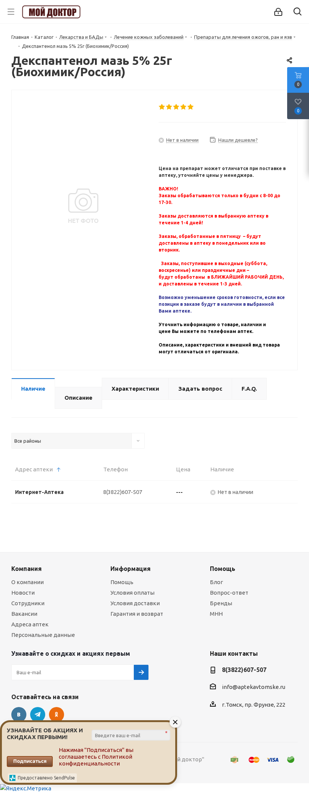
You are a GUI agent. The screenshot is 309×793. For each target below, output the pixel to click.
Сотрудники (27, 603)
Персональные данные (43, 635)
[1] (162, 107)
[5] (190, 107)
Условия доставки (135, 603)
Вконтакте (18, 714)
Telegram (37, 714)
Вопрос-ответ (229, 592)
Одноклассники (56, 714)
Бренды (221, 603)
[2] (169, 107)
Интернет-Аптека (39, 492)
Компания (26, 568)
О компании (27, 582)
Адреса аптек (30, 624)
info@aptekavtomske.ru (253, 687)
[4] (183, 107)
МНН (216, 613)
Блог (216, 582)
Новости (23, 592)
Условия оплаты (132, 592)
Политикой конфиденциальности (95, 760)
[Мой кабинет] (278, 12)
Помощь (121, 582)
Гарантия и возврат (136, 613)
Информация (130, 568)
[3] (176, 107)
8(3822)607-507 (122, 492)
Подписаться (30, 761)
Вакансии (24, 613)
